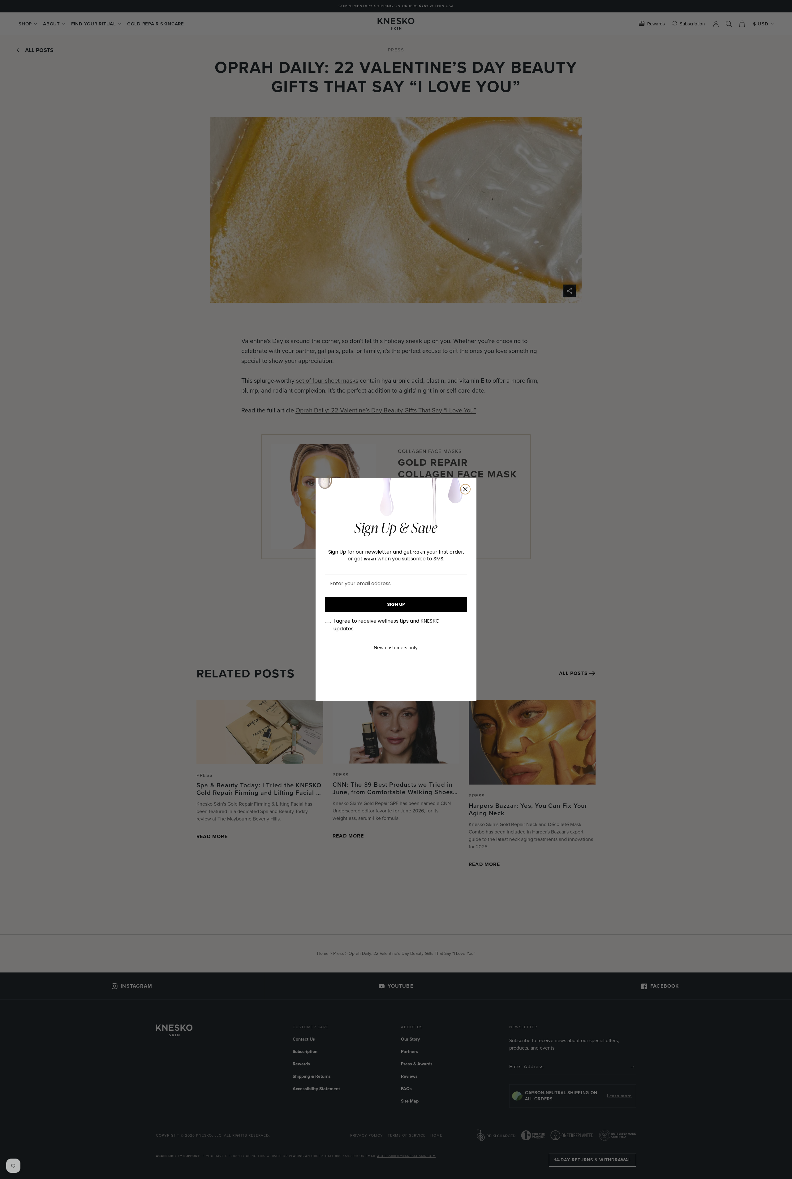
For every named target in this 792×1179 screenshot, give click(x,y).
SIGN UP (396, 604)
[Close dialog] (465, 489)
